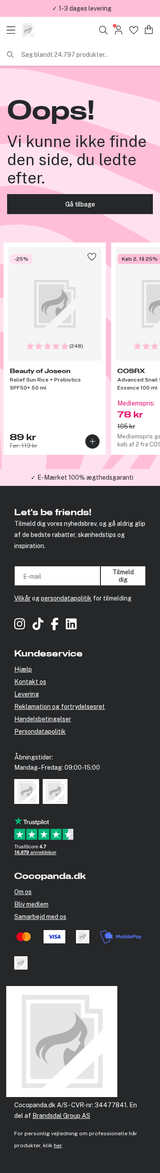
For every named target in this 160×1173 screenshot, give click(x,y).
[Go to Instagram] (19, 625)
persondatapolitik (66, 598)
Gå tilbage (80, 204)
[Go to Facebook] (55, 625)
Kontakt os (30, 681)
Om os (23, 891)
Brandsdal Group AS (61, 1115)
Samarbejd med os (40, 916)
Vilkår (22, 598)
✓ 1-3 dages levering (82, 8)
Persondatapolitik (40, 731)
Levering (26, 694)
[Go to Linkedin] (71, 625)
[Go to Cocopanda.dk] (28, 30)
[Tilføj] (92, 441)
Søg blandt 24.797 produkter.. (64, 54)
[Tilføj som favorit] (91, 256)
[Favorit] (133, 30)
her (58, 1145)
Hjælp (23, 669)
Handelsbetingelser (42, 719)
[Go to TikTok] (38, 625)
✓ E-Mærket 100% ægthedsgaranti (82, 477)
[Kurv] (149, 30)
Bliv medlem (31, 904)
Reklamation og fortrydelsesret (59, 706)
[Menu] (13, 30)
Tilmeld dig (123, 576)
